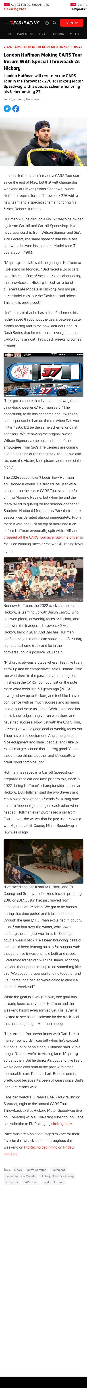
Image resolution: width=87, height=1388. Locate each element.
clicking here (61, 1123)
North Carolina (36, 1170)
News (18, 1170)
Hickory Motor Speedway (57, 1176)
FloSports (11, 1182)
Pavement (58, 1170)
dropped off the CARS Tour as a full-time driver (41, 537)
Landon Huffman (53, 1182)
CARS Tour (30, 1182)
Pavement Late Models (20, 1176)
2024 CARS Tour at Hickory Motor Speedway (43, 47)
